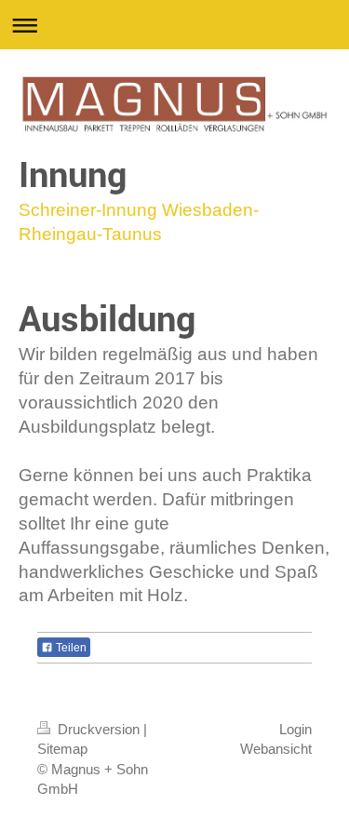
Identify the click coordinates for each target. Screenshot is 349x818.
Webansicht (276, 749)
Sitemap (62, 749)
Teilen (70, 647)
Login (295, 729)
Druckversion (98, 729)
